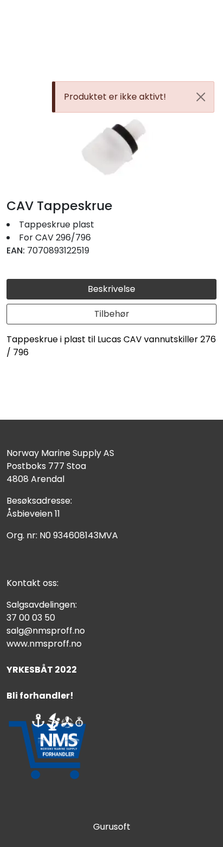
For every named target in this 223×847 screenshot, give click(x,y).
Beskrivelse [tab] (111, 289)
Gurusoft (111, 826)
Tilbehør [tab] (111, 314)
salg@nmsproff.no (45, 630)
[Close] (201, 97)
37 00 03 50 (30, 617)
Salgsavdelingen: (41, 604)
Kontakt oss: (32, 583)
